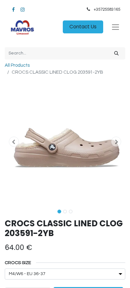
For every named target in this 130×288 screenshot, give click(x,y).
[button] (14, 142)
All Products (17, 65)
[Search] (116, 53)
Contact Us (83, 26)
